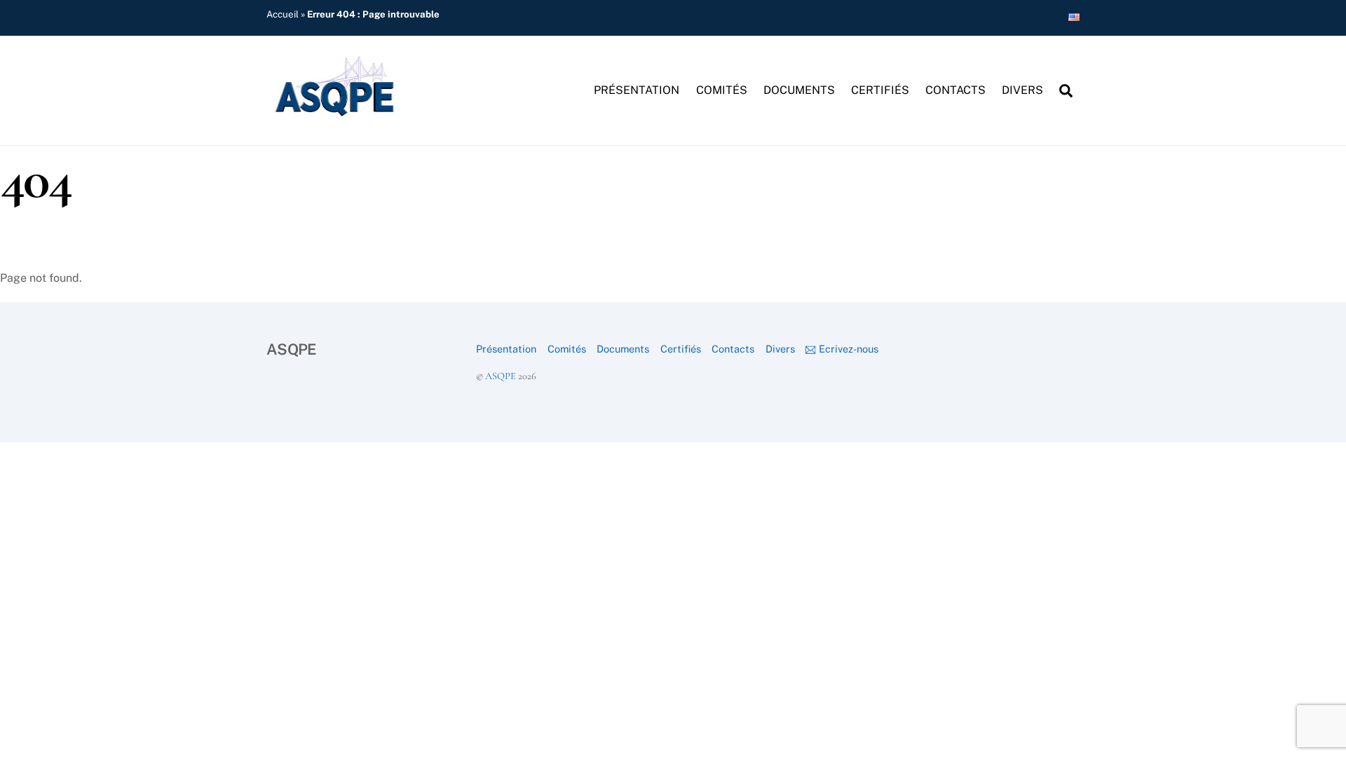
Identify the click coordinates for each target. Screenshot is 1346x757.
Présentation (636, 90)
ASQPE (500, 376)
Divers (1022, 90)
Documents (799, 90)
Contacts (955, 90)
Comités (721, 90)
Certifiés (880, 90)
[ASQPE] (336, 113)
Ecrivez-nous (847, 349)
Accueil (282, 14)
